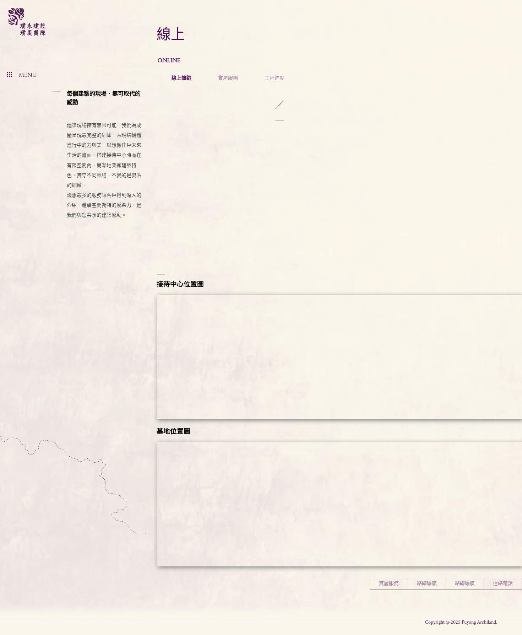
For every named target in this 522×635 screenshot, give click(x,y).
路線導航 (427, 583)
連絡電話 (503, 583)
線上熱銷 (181, 78)
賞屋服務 (228, 78)
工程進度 (274, 78)
